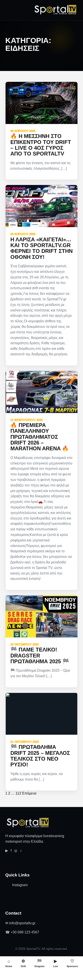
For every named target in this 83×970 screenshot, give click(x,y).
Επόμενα (29, 793)
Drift (23, 963)
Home (8, 963)
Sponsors (72, 963)
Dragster (39, 963)
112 (18, 793)
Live (55, 963)
